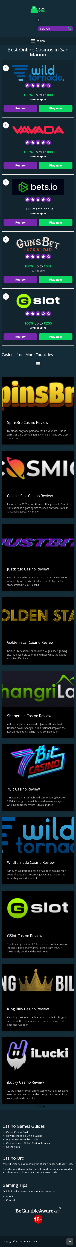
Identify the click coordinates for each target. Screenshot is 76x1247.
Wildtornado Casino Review (31, 862)
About (9, 1196)
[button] (38, 363)
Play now (55, 108)
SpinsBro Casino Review (27, 422)
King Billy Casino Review (28, 1009)
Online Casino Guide (17, 1132)
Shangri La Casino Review (29, 715)
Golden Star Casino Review (30, 642)
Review (20, 108)
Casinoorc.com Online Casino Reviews (28, 1143)
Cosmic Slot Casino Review (30, 495)
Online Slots (13, 1147)
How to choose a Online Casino (24, 1135)
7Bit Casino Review (23, 789)
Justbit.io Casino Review (28, 569)
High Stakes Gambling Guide (22, 1139)
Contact (10, 1200)
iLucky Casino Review (25, 1082)
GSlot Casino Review (24, 935)
